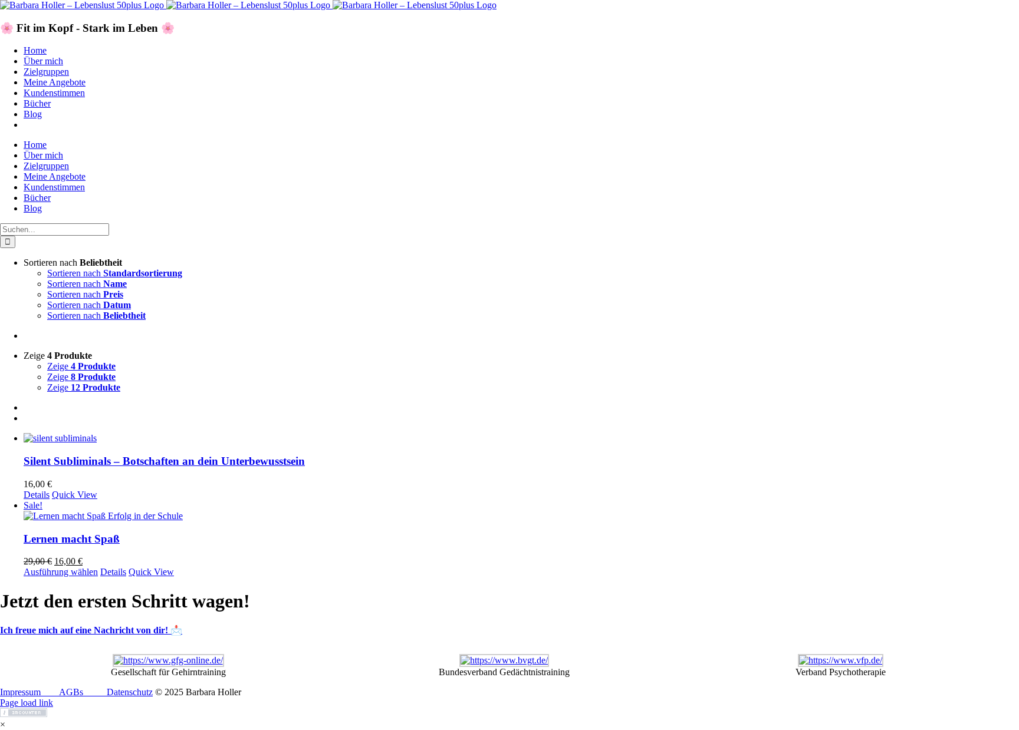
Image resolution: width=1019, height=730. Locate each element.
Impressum (20, 692)
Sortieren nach (114, 273)
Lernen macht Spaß (72, 539)
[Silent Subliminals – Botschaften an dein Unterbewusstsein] (521, 438)
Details (37, 495)
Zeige (81, 366)
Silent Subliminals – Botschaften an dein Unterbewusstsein (164, 461)
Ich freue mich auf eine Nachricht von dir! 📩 (91, 630)
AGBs (71, 692)
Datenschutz (130, 692)
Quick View (74, 495)
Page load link (26, 703)
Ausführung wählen (61, 572)
